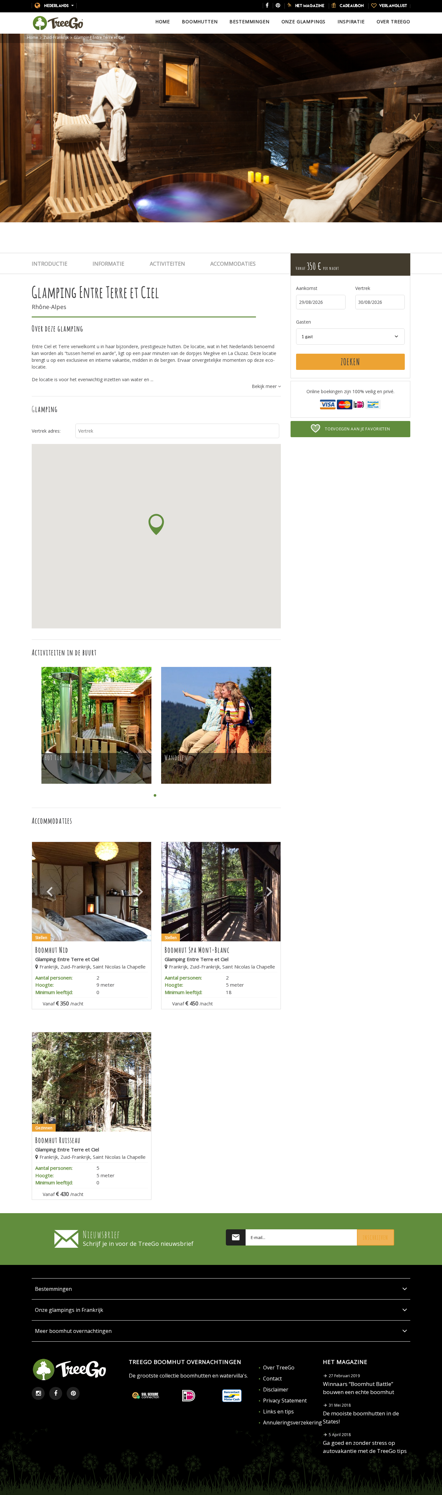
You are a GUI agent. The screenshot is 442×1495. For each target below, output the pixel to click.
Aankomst (306, 288)
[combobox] (350, 336)
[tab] (62, 263)
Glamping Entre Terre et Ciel (99, 37)
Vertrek (362, 288)
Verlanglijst (393, 5)
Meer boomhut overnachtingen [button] (73, 1330)
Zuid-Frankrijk (56, 37)
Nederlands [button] (56, 5)
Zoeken (350, 361)
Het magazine (310, 5)
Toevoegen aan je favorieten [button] (357, 429)
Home (32, 37)
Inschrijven (375, 1237)
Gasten (303, 322)
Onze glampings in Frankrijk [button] (69, 1309)
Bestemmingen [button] (53, 1288)
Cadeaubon (352, 5)
